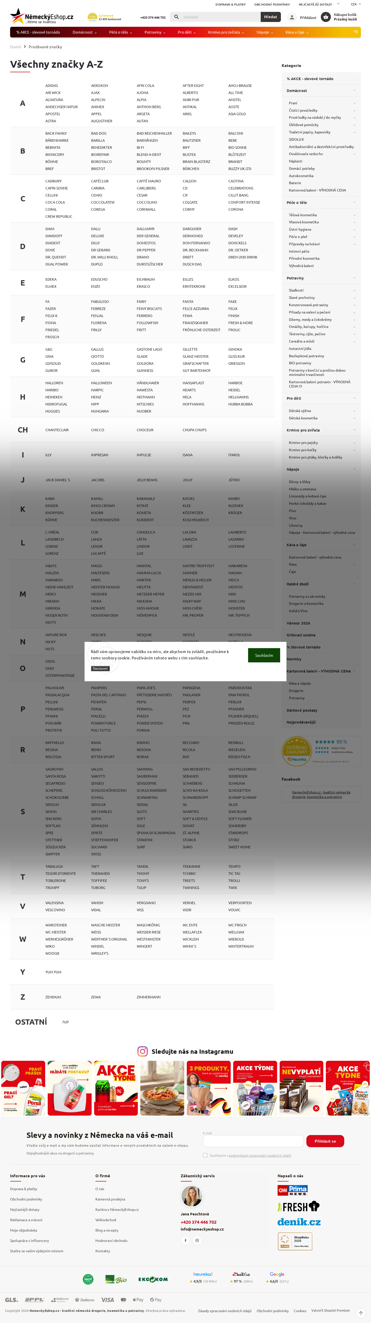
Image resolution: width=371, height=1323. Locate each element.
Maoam (235, 572)
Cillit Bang (238, 195)
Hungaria (100, 411)
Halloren (54, 382)
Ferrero (144, 315)
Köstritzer (193, 512)
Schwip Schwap (242, 797)
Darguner (192, 228)
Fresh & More (240, 322)
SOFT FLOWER (240, 818)
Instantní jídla (300, 348)
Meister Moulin (105, 587)
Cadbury (53, 181)
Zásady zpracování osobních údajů (225, 1310)
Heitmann (146, 397)
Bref (49, 168)
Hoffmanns (193, 404)
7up (65, 1022)
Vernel (189, 902)
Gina (49, 356)
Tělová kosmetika (303, 214)
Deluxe (97, 235)
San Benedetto (196, 769)
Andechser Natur (61, 106)
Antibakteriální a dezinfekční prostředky (321, 146)
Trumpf (52, 887)
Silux (233, 804)
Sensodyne (146, 783)
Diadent (52, 242)
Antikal (190, 106)
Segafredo (55, 783)
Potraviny (295, 277)
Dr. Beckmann (195, 250)
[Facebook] (185, 1240)
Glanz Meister (195, 356)
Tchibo (189, 873)
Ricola (189, 749)
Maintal (144, 565)
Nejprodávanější (301, 722)
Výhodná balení (301, 265)
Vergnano (146, 902)
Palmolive (54, 687)
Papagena (191, 687)
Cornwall (146, 209)
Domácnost (297, 90)
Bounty (144, 161)
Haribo (52, 390)
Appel (96, 113)
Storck (189, 839)
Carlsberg (146, 188)
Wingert (144, 946)
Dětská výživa (300, 410)
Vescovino (55, 909)
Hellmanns (238, 397)
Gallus (97, 349)
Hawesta (145, 390)
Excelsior (237, 286)
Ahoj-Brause (240, 85)
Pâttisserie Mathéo (154, 694)
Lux (140, 553)
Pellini (51, 702)
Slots (142, 811)
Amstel (234, 99)
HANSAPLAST (193, 382)
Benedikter (101, 147)
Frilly (96, 329)
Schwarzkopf (195, 797)
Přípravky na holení (304, 244)
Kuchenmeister (105, 519)
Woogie (52, 953)
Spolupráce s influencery (29, 1240)
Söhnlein (99, 825)
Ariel (187, 113)
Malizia (52, 572)
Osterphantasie (60, 675)
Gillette (190, 349)
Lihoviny (296, 525)
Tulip (141, 887)
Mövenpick (147, 615)
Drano (143, 257)
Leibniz (51, 546)
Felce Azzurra (196, 308)
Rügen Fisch (239, 756)
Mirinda (52, 608)
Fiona (50, 322)
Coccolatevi (103, 202)
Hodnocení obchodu (111, 1240)
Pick (187, 716)
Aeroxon (99, 85)
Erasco (143, 286)
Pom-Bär (53, 723)
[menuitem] (38, 32)
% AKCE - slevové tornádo (310, 78)
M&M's (50, 565)
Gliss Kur (236, 356)
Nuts (49, 648)
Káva (293, 564)
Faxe (232, 301)
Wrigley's (99, 953)
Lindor (143, 546)
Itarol (234, 454)
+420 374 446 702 (199, 1222)
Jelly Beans (147, 479)
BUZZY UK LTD (239, 168)
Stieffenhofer (104, 839)
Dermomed (193, 235)
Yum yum (53, 972)
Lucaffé (98, 553)
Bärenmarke (57, 140)
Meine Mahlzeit (59, 587)
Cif (185, 195)
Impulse (144, 454)
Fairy (141, 301)
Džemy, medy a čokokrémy (310, 319)
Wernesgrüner (59, 939)
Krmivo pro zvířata (303, 429)
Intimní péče (299, 251)
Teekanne (191, 866)
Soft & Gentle (195, 818)
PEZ (186, 709)
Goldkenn (100, 363)
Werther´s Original (109, 939)
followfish (147, 322)
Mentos (235, 587)
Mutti (50, 622)
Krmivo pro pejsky (303, 442)
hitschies (145, 404)
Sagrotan (54, 769)
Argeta (143, 113)
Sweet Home (239, 847)
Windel (97, 946)
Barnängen (147, 140)
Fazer (50, 308)
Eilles (188, 279)
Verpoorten (240, 902)
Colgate (190, 202)
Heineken (53, 397)
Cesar (142, 195)
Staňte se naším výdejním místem (36, 1250)
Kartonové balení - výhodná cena (315, 557)
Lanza (96, 539)
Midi (232, 594)
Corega (98, 209)
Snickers (53, 818)
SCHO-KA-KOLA (195, 790)
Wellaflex (192, 932)
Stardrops (238, 832)
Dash (232, 228)
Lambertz (237, 532)
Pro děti (294, 398)
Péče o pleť (298, 236)
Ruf (186, 756)
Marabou (54, 580)
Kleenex (235, 505)
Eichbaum (146, 279)
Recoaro (191, 742)
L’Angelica (146, 532)
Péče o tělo (297, 202)
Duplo (97, 264)
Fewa (187, 315)
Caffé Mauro (149, 181)
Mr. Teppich (239, 615)
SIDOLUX (296, 139)
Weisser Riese (149, 932)
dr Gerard (100, 250)
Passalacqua (57, 694)
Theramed (100, 873)
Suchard (99, 847)
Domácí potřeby (302, 168)
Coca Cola (55, 202)
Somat (188, 825)
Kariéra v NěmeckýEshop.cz (117, 1209)
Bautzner (192, 140)
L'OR (94, 532)
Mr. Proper (193, 615)
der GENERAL (148, 235)
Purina (143, 730)
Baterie (295, 182)
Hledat (270, 17)
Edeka (51, 279)
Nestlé (189, 634)
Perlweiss (54, 709)
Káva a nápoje (300, 683)
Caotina (236, 181)
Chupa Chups (194, 429)
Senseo (97, 783)
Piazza (143, 716)
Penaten (99, 702)
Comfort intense (244, 202)
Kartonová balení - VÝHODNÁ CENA (317, 190)
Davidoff (54, 235)
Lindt (188, 546)
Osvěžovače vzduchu (306, 153)
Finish (233, 315)
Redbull (236, 742)
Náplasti (295, 161)
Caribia (97, 188)
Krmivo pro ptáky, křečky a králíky (315, 457)
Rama (96, 742)
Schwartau (147, 797)
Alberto (190, 92)
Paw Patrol (239, 694)
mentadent (193, 587)
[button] (95, 32)
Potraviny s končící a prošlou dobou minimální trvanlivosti (317, 372)
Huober (144, 411)
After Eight (193, 85)
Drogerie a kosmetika (306, 603)
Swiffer (52, 854)
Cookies (300, 1310)
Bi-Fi (140, 147)
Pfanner (236, 709)
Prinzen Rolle (241, 723)
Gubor (51, 370)
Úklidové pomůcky (304, 124)
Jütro (234, 479)
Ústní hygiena (300, 229)
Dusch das (192, 264)
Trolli (234, 880)
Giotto (97, 356)
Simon (51, 811)
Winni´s (189, 946)
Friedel (52, 329)
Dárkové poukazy (302, 710)
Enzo (95, 286)
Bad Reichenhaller (154, 133)
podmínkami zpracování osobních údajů (260, 1155)
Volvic (234, 909)
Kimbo (234, 498)
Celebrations (240, 188)
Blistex (189, 154)
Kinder (51, 505)
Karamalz (146, 498)
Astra (50, 120)
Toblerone (55, 880)
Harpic (97, 390)
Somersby (237, 825)
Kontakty (102, 1250)
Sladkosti (296, 290)
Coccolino (147, 202)
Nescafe (98, 634)
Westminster (149, 939)
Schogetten (239, 790)
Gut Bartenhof (197, 370)
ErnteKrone (194, 286)
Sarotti (98, 776)
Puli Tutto (101, 730)
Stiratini (144, 839)
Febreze (98, 308)
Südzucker (55, 847)
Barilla (98, 140)
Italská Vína (298, 610)
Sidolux (98, 804)
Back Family (56, 133)
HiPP (95, 404)
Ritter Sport (103, 756)
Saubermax (147, 776)
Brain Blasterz (196, 161)
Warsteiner (56, 925)
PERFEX (189, 702)
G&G (48, 349)
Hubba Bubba (240, 404)
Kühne (51, 519)
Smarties (191, 811)
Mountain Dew (104, 615)
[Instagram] (197, 1240)
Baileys (189, 133)
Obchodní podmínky (272, 4)
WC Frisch (237, 925)
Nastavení (100, 668)
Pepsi (141, 702)
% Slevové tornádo (304, 647)
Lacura (189, 532)
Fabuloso (100, 301)
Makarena (237, 565)
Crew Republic (58, 216)
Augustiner (101, 120)
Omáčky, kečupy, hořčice (309, 326)
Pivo (292, 510)
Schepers (53, 790)
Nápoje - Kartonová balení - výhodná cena (322, 532)
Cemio (96, 195)
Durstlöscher (150, 264)
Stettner (53, 839)
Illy (48, 454)
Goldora (145, 363)
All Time (235, 92)
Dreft (188, 257)
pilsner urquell (243, 716)
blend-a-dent (149, 154)
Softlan (53, 825)
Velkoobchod (105, 1219)
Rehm (96, 749)
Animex (97, 106)
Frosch (52, 336)
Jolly (187, 479)
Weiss (96, 932)
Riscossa (53, 756)
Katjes (188, 498)
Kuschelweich (196, 519)
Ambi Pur (191, 99)
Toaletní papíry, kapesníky (310, 132)
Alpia (141, 99)
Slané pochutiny (302, 297)
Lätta (142, 539)
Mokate (98, 608)
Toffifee (99, 880)
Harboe (235, 382)
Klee (187, 505)
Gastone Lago (149, 349)
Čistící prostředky (303, 110)
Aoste (233, 106)
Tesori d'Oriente (60, 873)
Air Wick (53, 92)
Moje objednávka (23, 1230)
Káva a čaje (297, 544)
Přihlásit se (325, 1141)
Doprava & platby (231, 4)
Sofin (96, 818)
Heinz (96, 397)
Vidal (96, 909)
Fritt (141, 329)
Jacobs (97, 479)
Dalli (95, 228)
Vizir (187, 909)
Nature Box (56, 634)
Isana (188, 454)
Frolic (234, 329)
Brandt (235, 161)
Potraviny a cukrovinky (307, 596)
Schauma (236, 783)
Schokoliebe (57, 797)
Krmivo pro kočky (303, 449)
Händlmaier (148, 382)
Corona (235, 209)
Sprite (96, 832)
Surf (141, 847)
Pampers (99, 687)
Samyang (145, 769)
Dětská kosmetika (303, 418)
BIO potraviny (300, 362)
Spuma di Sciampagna (156, 832)
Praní (293, 103)
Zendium (53, 997)
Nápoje (293, 469)
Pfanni (51, 716)
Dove (50, 250)
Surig (188, 847)
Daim (49, 228)
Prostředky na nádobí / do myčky (315, 117)
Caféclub (100, 181)
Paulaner (191, 694)
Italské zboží (298, 583)
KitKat (142, 505)
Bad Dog (99, 133)
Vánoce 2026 (298, 623)
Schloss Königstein (108, 790)
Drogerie (296, 690)
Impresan (99, 454)
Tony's (143, 880)
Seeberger (237, 776)
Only (49, 668)
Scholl (97, 797)
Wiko (50, 946)
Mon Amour (148, 608)
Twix (232, 887)
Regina (51, 749)
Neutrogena (240, 634)
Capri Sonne (56, 188)
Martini (144, 580)
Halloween (101, 382)
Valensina (54, 902)
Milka (96, 601)
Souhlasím (264, 655)
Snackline (237, 811)
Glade (142, 356)
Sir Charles (101, 811)
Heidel (234, 390)
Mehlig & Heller (197, 580)
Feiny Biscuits (149, 308)
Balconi (235, 133)
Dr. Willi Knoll (104, 257)
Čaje (292, 571)
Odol (50, 661)
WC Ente (190, 925)
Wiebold (236, 939)
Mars (95, 580)
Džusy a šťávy (299, 481)
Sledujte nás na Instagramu (192, 1051)
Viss (140, 909)
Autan (142, 120)
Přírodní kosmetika (304, 258)
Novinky (294, 658)
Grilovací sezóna (301, 634)
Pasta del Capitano (108, 694)
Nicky (50, 641)
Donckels (237, 242)
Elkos (233, 279)
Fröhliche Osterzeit (202, 329)
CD (185, 188)
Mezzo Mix (192, 594)
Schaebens (192, 783)
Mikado (52, 601)
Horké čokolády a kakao (307, 503)
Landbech (54, 539)
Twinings (191, 887)
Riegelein (236, 749)
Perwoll (145, 709)
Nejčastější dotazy (315, 4)
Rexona (144, 749)
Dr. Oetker (238, 250)
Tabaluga (54, 866)
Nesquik (144, 634)
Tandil (143, 866)
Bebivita (52, 147)
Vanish (97, 902)
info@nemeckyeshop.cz (202, 1229)
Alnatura (54, 99)
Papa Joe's (146, 687)
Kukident (145, 519)
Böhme (51, 161)
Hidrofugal (56, 404)
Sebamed (191, 776)
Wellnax (236, 932)
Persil (96, 709)
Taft (95, 866)
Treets (189, 880)
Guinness (145, 370)
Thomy (143, 873)
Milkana (144, 601)
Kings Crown (103, 505)
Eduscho (99, 279)
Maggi (96, 565)
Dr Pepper (146, 250)
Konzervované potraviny (308, 304)
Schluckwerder (152, 790)
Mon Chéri (192, 608)
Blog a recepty (106, 1230)
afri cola (145, 85)
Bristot (98, 168)
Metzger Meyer (150, 594)
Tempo (234, 866)
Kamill (97, 498)
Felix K (51, 315)
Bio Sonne (237, 147)
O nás (99, 1188)
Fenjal (97, 315)
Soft (141, 818)
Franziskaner (195, 322)
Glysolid (53, 363)
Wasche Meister (105, 925)
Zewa (96, 997)
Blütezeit (237, 154)
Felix (232, 308)
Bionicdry (54, 154)
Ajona (142, 92)
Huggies (52, 411)
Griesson (236, 363)
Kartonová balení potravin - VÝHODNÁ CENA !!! (320, 383)
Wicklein (191, 939)
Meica (233, 580)
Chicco (97, 429)
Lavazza (190, 539)
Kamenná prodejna (110, 1199)
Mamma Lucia (149, 572)
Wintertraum (241, 946)
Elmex (51, 286)
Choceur (145, 429)
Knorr (97, 512)
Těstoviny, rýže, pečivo (307, 333)
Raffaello (54, 742)
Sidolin (52, 804)
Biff (186, 147)
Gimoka (235, 349)
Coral (51, 209)
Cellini (51, 195)
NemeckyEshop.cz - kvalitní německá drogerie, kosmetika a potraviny (321, 794)
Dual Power (56, 264)
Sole (141, 825)
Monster (236, 608)
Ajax (95, 92)
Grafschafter (196, 363)
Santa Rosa (55, 776)
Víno (292, 518)
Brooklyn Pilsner (153, 168)
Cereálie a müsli (302, 341)
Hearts (189, 390)
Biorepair (100, 154)
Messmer (99, 594)
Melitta (144, 587)
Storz (233, 839)
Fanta (188, 301)
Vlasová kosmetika (304, 222)
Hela (187, 397)
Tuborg (98, 887)
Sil (185, 804)
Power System (150, 723)
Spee (49, 832)
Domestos (146, 242)
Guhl (95, 370)
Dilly (95, 242)
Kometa (144, 512)
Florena (99, 322)
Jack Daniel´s (57, 479)
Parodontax (240, 687)
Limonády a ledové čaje (307, 496)
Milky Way (192, 601)
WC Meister (55, 932)
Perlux (235, 702)
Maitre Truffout (198, 565)
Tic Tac (234, 873)
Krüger (235, 512)
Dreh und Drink (242, 257)
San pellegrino (242, 769)
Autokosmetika (301, 175)
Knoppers (54, 512)
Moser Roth (56, 615)
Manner (190, 572)
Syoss (96, 854)
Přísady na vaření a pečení (310, 312)
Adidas (51, 85)
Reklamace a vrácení (26, 1219)
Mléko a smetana (302, 489)
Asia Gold (237, 113)
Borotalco (101, 161)
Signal (142, 804)
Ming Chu (236, 601)
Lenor (96, 546)
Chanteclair (57, 429)
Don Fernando (196, 242)
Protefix (53, 730)
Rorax (143, 756)
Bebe (232, 140)
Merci (50, 594)
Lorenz (52, 553)
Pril (186, 723)
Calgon (189, 181)
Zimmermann (149, 997)
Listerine (236, 546)
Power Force (103, 723)
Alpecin (98, 99)
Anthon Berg (149, 106)
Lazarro (236, 539)
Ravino (143, 742)
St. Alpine (191, 832)
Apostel (52, 113)
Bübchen (191, 168)
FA (47, 301)
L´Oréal (52, 532)
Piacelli (98, 716)
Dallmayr (145, 228)
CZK (354, 4)
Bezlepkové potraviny (306, 355)
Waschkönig (148, 925)
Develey (235, 235)
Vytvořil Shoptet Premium (330, 1310)
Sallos (97, 769)
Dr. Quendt (55, 257)
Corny (189, 209)
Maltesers (100, 572)
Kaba (50, 498)
